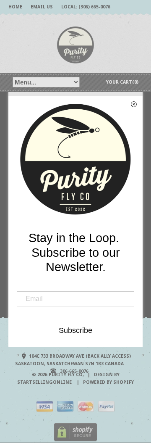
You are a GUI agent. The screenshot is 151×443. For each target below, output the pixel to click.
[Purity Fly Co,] (75, 44)
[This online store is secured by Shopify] (75, 440)
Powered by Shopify (108, 382)
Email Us (42, 7)
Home (15, 7)
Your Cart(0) (122, 82)
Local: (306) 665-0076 (85, 7)
